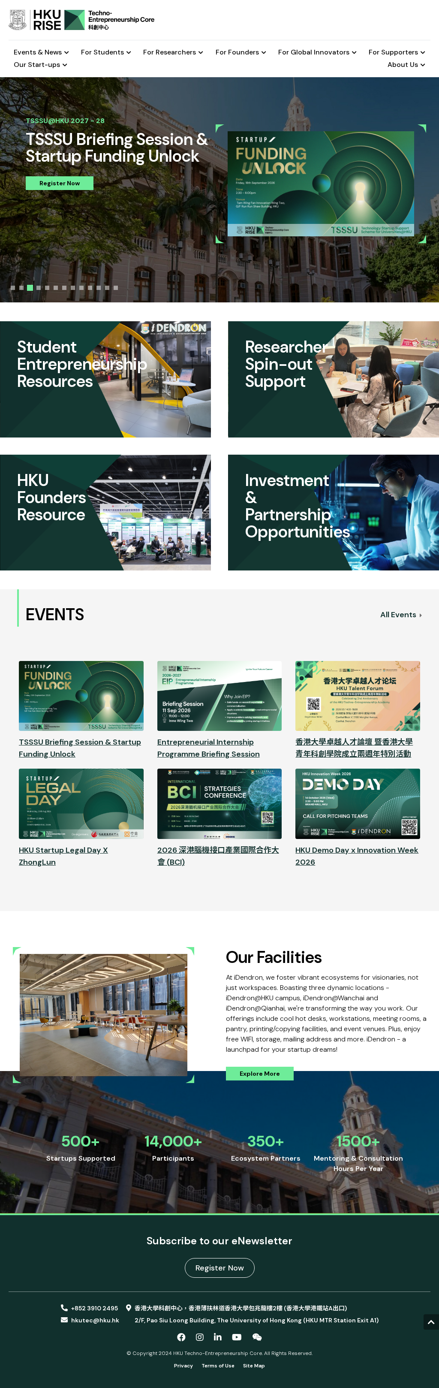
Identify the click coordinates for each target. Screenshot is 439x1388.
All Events (399, 615)
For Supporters (393, 52)
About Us (403, 65)
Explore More (260, 1073)
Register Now (59, 183)
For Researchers (169, 52)
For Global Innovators (313, 52)
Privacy (183, 1365)
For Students (102, 52)
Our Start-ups (37, 65)
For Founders (237, 52)
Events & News (38, 52)
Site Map (254, 1365)
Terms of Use (218, 1365)
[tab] (13, 288)
